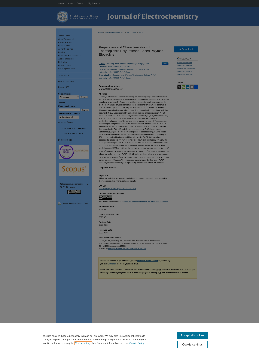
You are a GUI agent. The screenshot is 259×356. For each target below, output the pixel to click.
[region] (129, 339)
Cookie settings (83, 343)
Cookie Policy (136, 343)
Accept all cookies (192, 335)
